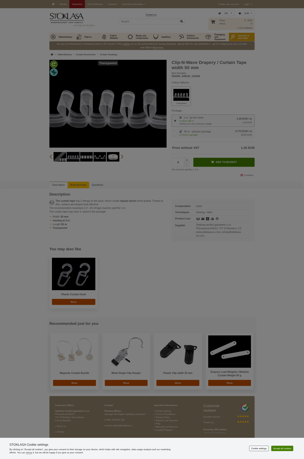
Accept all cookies (282, 448)
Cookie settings (259, 448)
